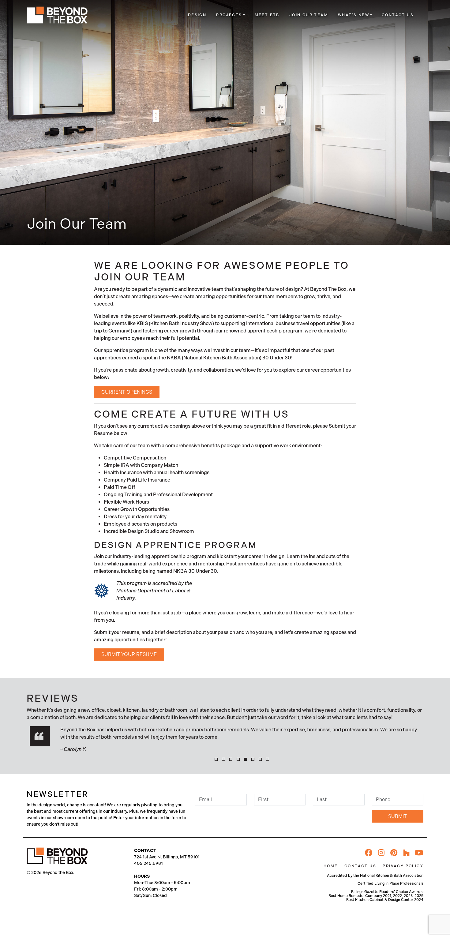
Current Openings (126, 392)
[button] (216, 759)
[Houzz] (406, 852)
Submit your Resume (129, 654)
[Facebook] (368, 852)
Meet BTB (267, 15)
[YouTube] (418, 852)
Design (197, 15)
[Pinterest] (393, 852)
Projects (229, 15)
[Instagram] (381, 852)
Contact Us (398, 15)
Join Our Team (308, 15)
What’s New (353, 15)
